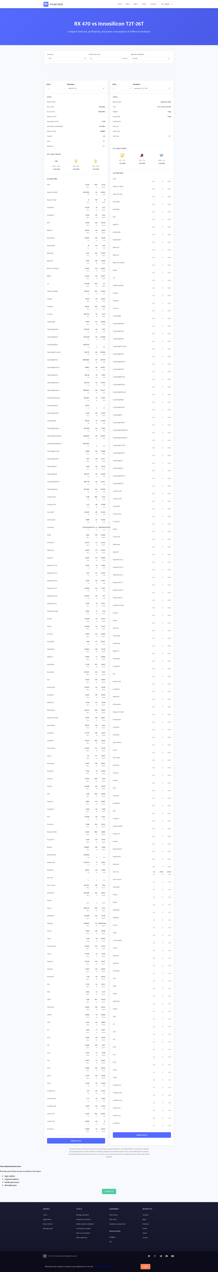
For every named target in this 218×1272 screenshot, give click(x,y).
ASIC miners (113, 1214)
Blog (144, 1219)
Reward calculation (137, 54)
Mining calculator (82, 1214)
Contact (153, 4)
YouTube (166, 1256)
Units (49, 84)
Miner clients (48, 1224)
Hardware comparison (117, 1224)
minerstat (53, 4)
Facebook (155, 1256)
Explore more (76, 1140)
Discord (172, 1256)
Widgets (112, 1237)
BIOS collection (81, 1237)
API (110, 1241)
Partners (146, 1224)
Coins (120, 4)
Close (145, 1266)
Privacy (145, 1237)
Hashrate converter (83, 1219)
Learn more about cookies (104, 1266)
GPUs (128, 4)
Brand (145, 1228)
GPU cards (113, 1219)
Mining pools (48, 1228)
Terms (145, 1233)
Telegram (161, 1256)
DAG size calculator (83, 1233)
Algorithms (47, 1219)
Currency (50, 54)
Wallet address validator (85, 1224)
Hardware (70, 84)
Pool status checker (83, 1228)
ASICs (136, 4)
